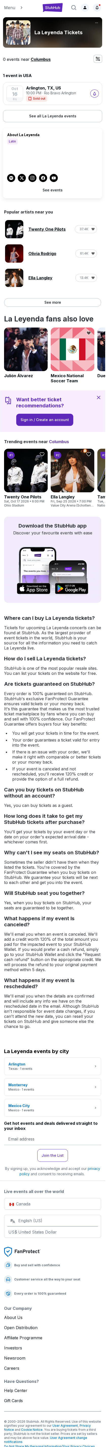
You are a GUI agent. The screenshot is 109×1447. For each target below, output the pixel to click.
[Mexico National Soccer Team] (72, 355)
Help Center (15, 1390)
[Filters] (98, 59)
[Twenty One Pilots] (26, 478)
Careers (11, 1368)
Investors (13, 1347)
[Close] (98, 397)
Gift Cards (13, 1400)
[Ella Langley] (72, 478)
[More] (96, 22)
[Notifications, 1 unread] (97, 8)
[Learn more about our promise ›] (22, 1251)
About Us (13, 1317)
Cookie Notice (32, 1430)
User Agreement (65, 1425)
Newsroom (14, 1358)
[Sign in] (85, 8)
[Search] (74, 8)
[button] (20, 7)
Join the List (53, 1155)
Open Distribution (21, 1327)
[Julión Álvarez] (26, 353)
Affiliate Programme (23, 1337)
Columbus (41, 59)
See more (52, 302)
